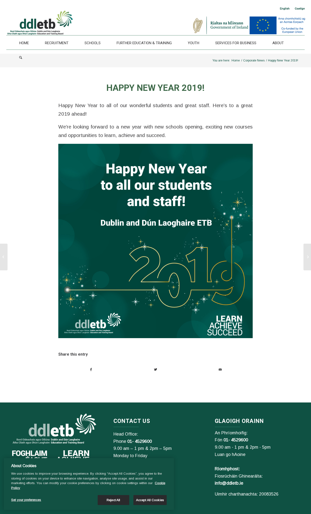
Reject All (113, 500)
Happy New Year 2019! (155, 88)
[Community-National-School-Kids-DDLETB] (4, 257)
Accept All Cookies (150, 500)
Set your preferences (26, 500)
